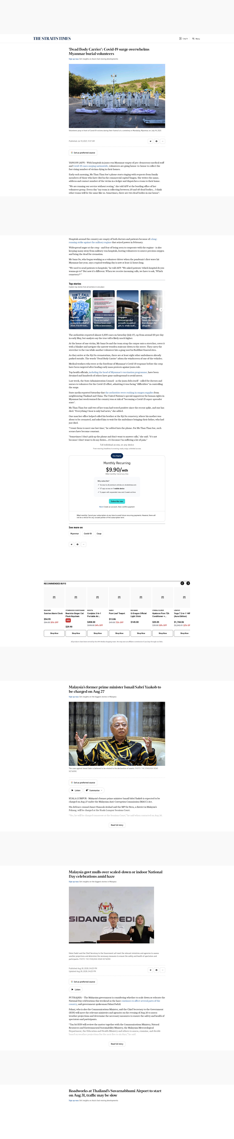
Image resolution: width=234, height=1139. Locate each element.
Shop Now (54, 633)
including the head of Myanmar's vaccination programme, (118, 372)
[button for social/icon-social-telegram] (150, 141)
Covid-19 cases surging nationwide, (91, 165)
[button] (183, 38)
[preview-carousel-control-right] (161, 310)
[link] (52, 38)
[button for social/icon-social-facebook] (156, 141)
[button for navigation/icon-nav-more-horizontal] (162, 141)
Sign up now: (74, 59)
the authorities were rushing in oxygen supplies (129, 392)
